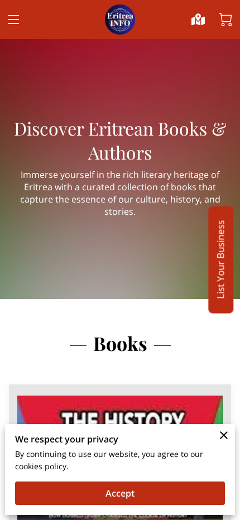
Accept (120, 493)
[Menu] (13, 19)
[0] (225, 19)
